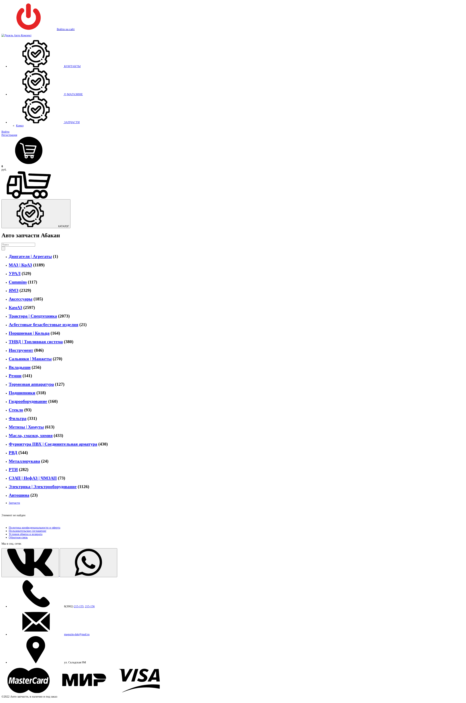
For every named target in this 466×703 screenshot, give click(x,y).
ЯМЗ (13, 290)
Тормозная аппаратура (31, 384)
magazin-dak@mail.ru (77, 634)
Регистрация (9, 135)
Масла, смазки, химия (31, 435)
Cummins (18, 282)
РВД (13, 452)
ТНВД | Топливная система (36, 341)
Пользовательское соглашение (27, 530)
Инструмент (21, 350)
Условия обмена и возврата (25, 534)
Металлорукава (24, 461)
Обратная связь (18, 537)
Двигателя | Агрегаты (30, 256)
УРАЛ (15, 273)
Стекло (16, 410)
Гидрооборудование (28, 401)
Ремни (15, 375)
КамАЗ (15, 307)
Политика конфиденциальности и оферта (34, 527)
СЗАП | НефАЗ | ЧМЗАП (33, 478)
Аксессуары (20, 299)
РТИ (13, 469)
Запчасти (14, 502)
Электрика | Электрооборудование (43, 486)
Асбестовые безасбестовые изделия (43, 324)
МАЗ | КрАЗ (20, 265)
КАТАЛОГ (63, 226)
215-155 (79, 606)
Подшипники (22, 392)
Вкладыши (20, 367)
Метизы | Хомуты (26, 427)
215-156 (90, 606)
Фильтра (17, 418)
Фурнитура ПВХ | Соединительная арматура (53, 444)
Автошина (19, 495)
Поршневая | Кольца (29, 333)
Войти (5, 131)
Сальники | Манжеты (30, 358)
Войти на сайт (66, 29)
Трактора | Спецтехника (33, 316)
